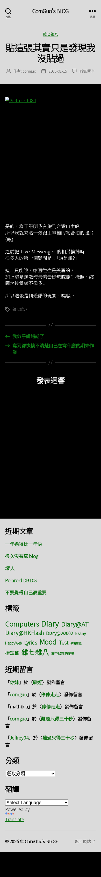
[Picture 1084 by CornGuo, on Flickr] (50, 157)
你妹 (14, 682)
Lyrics (30, 642)
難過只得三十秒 (57, 718)
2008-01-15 (57, 71)
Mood (48, 642)
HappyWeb (13, 643)
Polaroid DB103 (21, 580)
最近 (37, 682)
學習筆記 (76, 643)
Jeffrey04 (19, 737)
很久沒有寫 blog (21, 556)
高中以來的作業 (62, 653)
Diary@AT (75, 623)
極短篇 (12, 652)
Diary (50, 623)
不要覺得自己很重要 (26, 592)
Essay (80, 633)
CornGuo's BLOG (50, 11)
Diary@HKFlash (24, 633)
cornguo (29, 71)
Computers (22, 623)
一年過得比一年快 (23, 543)
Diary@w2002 (59, 633)
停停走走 (50, 694)
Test (63, 642)
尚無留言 (87, 71)
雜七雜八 (50, 34)
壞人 (9, 568)
